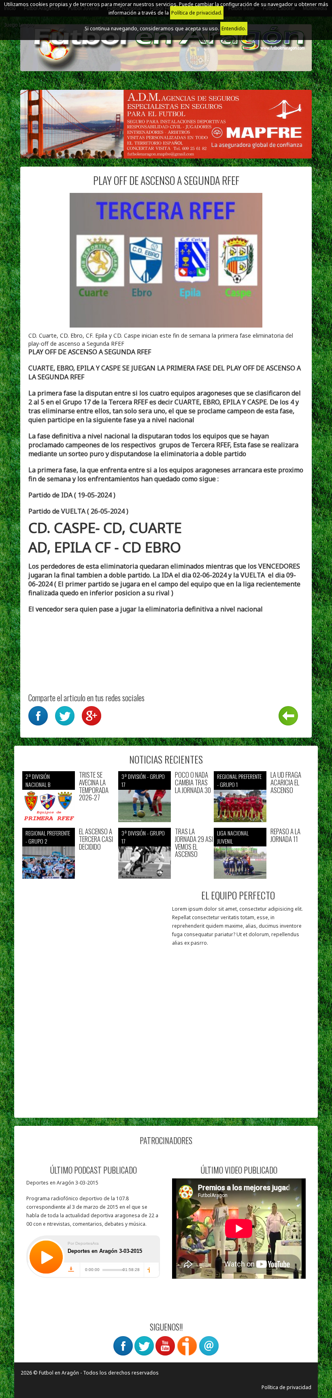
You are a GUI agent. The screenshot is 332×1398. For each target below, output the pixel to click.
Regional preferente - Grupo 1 (239, 780)
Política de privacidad (286, 1387)
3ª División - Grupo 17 (143, 780)
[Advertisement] (94, 1059)
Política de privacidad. (196, 12)
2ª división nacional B (38, 780)
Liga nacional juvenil (233, 837)
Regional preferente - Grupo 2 (48, 837)
